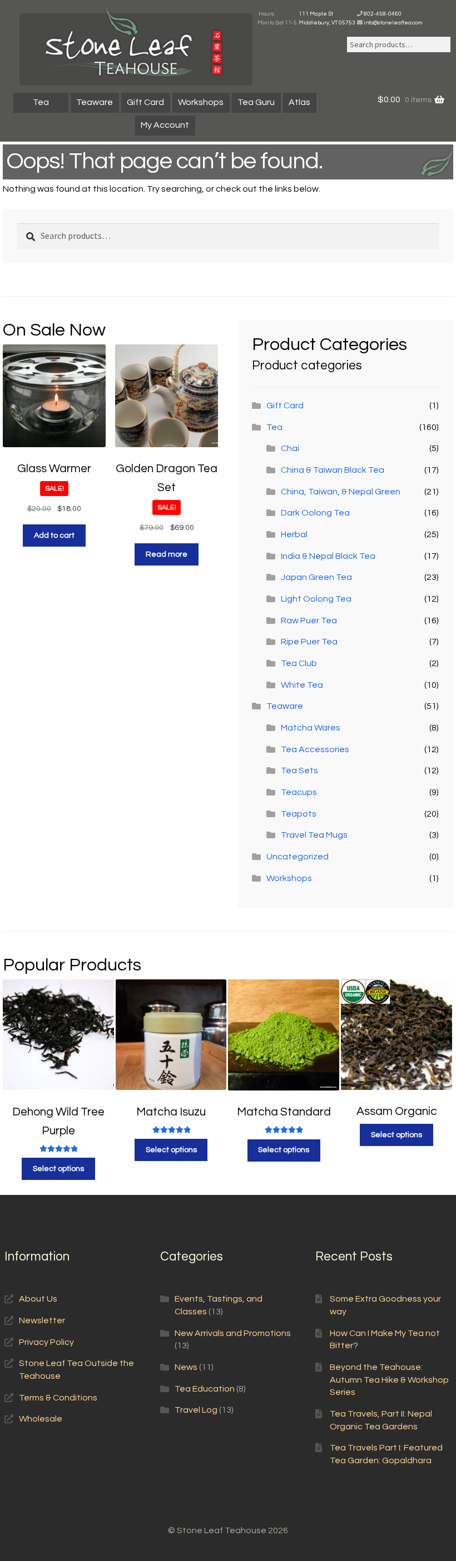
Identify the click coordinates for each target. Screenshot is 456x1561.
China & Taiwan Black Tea (332, 470)
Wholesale (40, 1418)
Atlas (299, 102)
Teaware (94, 102)
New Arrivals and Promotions (233, 1333)
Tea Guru (256, 102)
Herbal (294, 534)
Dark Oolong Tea (315, 512)
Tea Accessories (315, 749)
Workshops (201, 102)
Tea (41, 102)
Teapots (298, 813)
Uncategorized (297, 856)
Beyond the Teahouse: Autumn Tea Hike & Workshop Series (389, 1380)
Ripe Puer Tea (309, 641)
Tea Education (205, 1388)
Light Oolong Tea (316, 598)
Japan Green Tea (316, 577)
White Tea (302, 685)
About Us (38, 1298)
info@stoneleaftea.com (393, 23)
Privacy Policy (46, 1342)
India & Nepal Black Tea (328, 556)
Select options (58, 1169)
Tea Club (299, 663)
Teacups (299, 792)
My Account (165, 125)
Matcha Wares (310, 727)
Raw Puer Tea (309, 620)
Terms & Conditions (58, 1397)
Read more (166, 554)
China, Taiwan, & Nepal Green (340, 491)
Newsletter (42, 1320)
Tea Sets (299, 770)
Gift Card (145, 102)
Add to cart (54, 535)
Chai (290, 448)
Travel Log (196, 1409)
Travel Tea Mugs (314, 834)
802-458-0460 (383, 14)
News (186, 1367)
